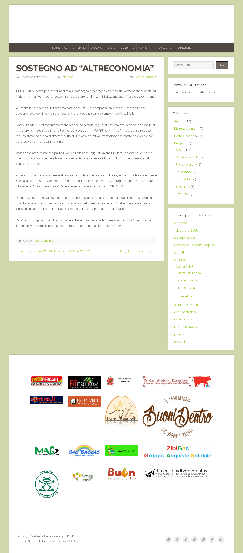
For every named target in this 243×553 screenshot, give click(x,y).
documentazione (103, 47)
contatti (145, 47)
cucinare (127, 47)
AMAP (180, 150)
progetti (179, 341)
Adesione (185, 47)
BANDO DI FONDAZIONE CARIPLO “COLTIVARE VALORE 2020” (56, 251)
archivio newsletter (186, 238)
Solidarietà (183, 187)
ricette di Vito (186, 288)
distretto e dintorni (186, 305)
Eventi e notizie (44, 240)
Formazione (184, 172)
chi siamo (79, 47)
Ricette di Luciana (189, 273)
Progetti (179, 143)
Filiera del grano (186, 164)
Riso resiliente (185, 179)
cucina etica (184, 296)
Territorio (182, 194)
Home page (60, 47)
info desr (67, 77)
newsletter (165, 47)
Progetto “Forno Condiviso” (136, 251)
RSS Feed (74, 541)
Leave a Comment (146, 77)
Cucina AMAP (185, 266)
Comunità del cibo (188, 157)
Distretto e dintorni (186, 128)
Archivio (179, 121)
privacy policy (183, 334)
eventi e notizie (184, 319)
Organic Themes (56, 541)
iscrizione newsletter (187, 327)
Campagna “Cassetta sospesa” (195, 245)
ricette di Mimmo (188, 280)
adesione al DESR (186, 230)
